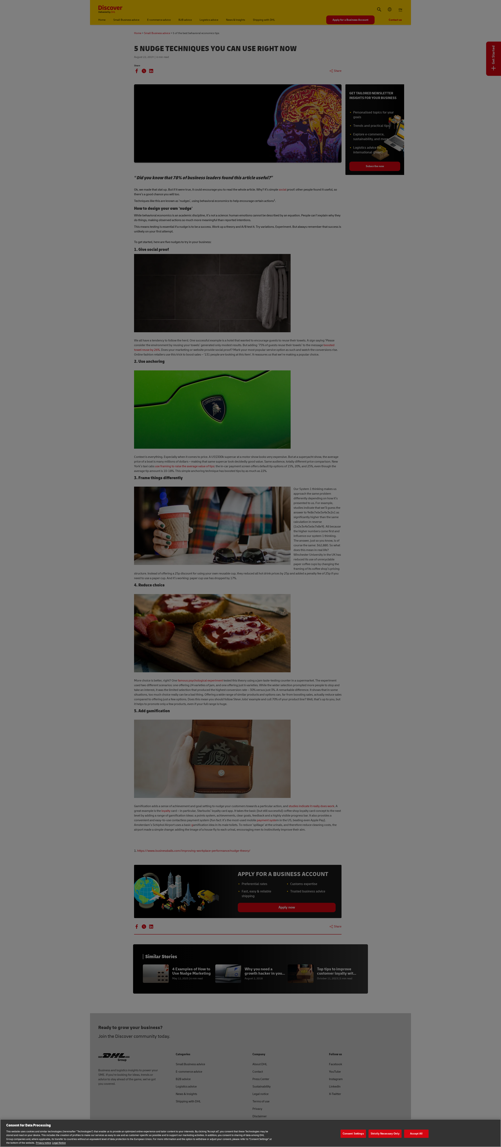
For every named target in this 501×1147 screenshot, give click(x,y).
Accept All (416, 1133)
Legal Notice (59, 1142)
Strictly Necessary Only (385, 1133)
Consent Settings (353, 1133)
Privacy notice (43, 1142)
